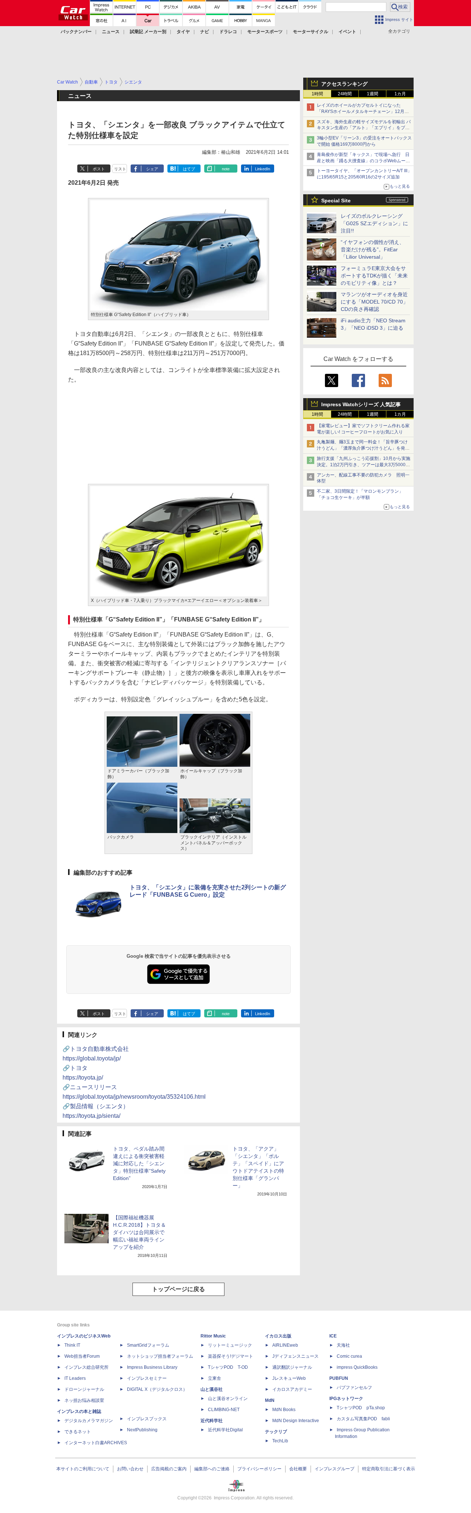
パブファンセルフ (354, 1387)
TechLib (280, 1440)
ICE (333, 1336)
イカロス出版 (278, 1336)
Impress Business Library (152, 1367)
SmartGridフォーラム (148, 1345)
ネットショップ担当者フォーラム (160, 1356)
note (226, 169)
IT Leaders (75, 1378)
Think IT (72, 1345)
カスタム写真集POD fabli (363, 1418)
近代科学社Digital (225, 1429)
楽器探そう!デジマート (230, 1356)
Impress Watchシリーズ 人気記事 (361, 404)
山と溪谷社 (212, 1389)
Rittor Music (213, 1336)
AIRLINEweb (285, 1345)
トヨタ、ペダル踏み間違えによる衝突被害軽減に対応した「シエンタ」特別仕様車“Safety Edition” (139, 1163)
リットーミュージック (230, 1345)
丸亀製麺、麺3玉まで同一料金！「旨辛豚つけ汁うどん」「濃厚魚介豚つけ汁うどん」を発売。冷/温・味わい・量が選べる (362, 448)
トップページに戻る (178, 1289)
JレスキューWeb (289, 1378)
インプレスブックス (147, 1418)
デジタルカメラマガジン (88, 1420)
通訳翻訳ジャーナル (292, 1367)
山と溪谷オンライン (228, 1398)
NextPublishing (142, 1429)
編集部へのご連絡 (212, 1468)
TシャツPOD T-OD (228, 1367)
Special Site (336, 200)
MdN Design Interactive (295, 1420)
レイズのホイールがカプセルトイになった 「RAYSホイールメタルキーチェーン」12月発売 (363, 111)
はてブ (189, 169)
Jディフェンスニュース (295, 1356)
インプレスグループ (334, 1468)
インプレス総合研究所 (86, 1367)
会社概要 (298, 1468)
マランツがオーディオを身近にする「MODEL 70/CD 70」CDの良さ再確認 (374, 301)
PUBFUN (338, 1378)
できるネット (77, 1431)
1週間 (372, 93)
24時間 (345, 93)
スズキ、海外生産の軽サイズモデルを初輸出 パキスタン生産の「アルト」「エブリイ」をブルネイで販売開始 (364, 128)
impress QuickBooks (357, 1367)
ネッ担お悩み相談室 (84, 1400)
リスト (120, 169)
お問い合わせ (130, 1468)
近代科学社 (212, 1420)
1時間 (317, 93)
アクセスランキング (344, 84)
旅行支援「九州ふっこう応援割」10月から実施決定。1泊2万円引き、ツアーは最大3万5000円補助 (363, 465)
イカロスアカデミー (292, 1389)
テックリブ (276, 1431)
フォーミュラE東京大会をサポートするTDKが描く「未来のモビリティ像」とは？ (374, 275)
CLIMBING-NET (224, 1409)
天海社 (343, 1345)
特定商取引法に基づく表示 (388, 1468)
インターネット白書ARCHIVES (95, 1442)
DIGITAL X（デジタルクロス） (157, 1389)
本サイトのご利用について (82, 1468)
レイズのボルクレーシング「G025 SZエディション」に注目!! (374, 223)
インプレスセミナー (147, 1378)
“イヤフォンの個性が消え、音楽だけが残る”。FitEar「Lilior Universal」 (372, 249)
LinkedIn (262, 169)
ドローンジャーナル (84, 1389)
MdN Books (283, 1409)
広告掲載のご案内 (169, 1468)
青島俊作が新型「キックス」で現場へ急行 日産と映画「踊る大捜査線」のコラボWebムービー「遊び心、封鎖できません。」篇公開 (363, 161)
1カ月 (400, 93)
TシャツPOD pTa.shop (361, 1407)
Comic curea (349, 1356)
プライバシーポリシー (259, 1468)
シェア (152, 169)
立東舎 (214, 1378)
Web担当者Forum (82, 1356)
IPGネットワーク (346, 1398)
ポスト (99, 169)
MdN (270, 1400)
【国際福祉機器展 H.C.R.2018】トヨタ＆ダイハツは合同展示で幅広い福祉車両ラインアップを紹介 (139, 1232)
